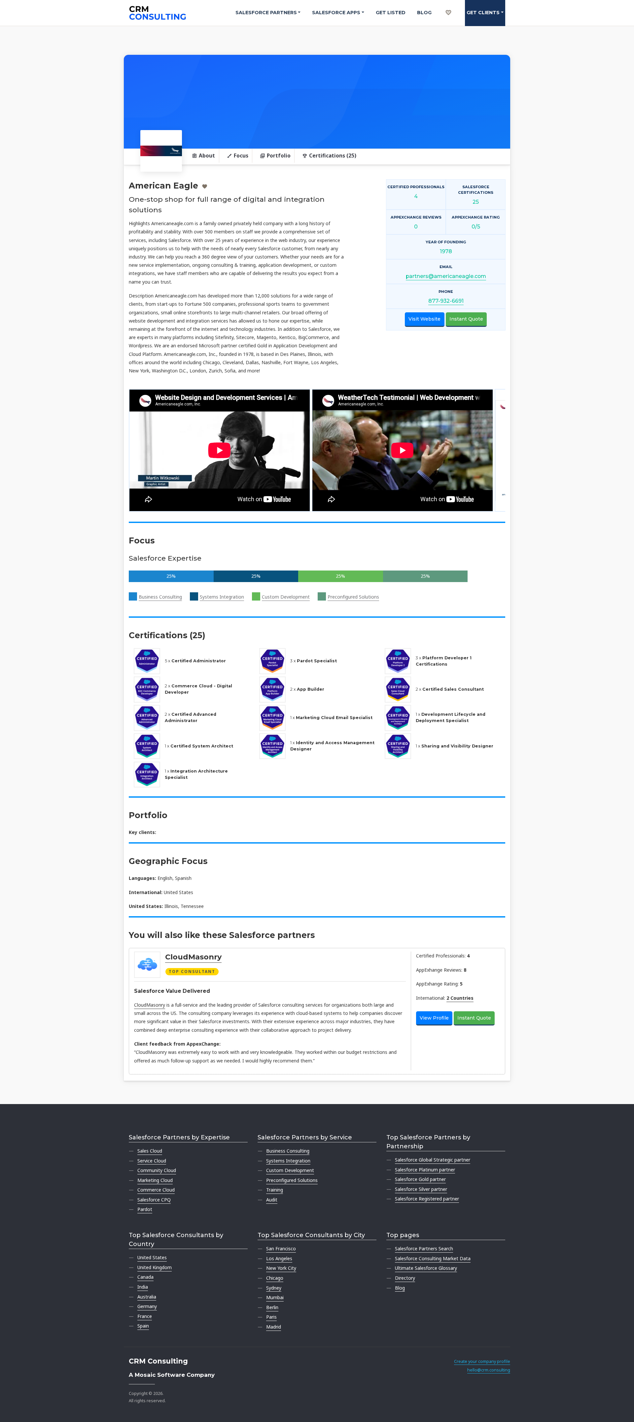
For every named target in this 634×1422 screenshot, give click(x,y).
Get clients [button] (483, 13)
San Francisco (281, 1248)
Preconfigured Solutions (353, 597)
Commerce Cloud (156, 1190)
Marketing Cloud (155, 1180)
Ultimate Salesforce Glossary (426, 1268)
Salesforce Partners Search (424, 1248)
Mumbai (275, 1297)
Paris (271, 1317)
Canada (145, 1277)
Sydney (273, 1288)
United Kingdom (154, 1267)
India (142, 1287)
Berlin (272, 1307)
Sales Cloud (149, 1151)
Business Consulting (160, 597)
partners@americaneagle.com (446, 276)
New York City (281, 1268)
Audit (271, 1200)
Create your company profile (482, 1361)
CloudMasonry (193, 956)
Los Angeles (279, 1258)
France (144, 1316)
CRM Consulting (158, 1361)
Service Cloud (151, 1161)
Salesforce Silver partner (421, 1189)
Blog (424, 13)
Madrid (273, 1327)
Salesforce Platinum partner (425, 1169)
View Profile (434, 1018)
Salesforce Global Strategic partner (432, 1160)
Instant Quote (466, 319)
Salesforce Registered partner (427, 1199)
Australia (146, 1297)
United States (152, 1257)
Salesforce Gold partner (420, 1179)
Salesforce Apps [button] (336, 13)
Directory (405, 1278)
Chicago (274, 1278)
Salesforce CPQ (154, 1200)
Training (274, 1190)
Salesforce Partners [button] (266, 13)
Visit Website (424, 319)
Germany (147, 1306)
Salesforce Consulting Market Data (433, 1258)
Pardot (144, 1209)
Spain (143, 1326)
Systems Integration (222, 597)
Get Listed (390, 13)
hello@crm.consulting (488, 1370)
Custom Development (286, 597)
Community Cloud (156, 1170)
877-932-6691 (446, 301)
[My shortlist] (448, 5)
